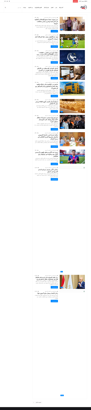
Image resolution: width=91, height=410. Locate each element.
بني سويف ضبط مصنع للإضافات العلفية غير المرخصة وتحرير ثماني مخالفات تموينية (46, 21)
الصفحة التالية (38, 402)
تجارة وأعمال (46, 7)
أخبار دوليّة (61, 7)
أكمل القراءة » (54, 31)
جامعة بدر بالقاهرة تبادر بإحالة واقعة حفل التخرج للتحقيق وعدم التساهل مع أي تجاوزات (46, 86)
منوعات (24, 7)
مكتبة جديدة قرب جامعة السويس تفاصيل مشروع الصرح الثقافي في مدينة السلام (48, 137)
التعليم (52, 7)
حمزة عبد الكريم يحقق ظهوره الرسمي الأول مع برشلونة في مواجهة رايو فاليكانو (46, 154)
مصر (56, 7)
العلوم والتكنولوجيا (38, 7)
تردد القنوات (30, 7)
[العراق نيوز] (83, 7)
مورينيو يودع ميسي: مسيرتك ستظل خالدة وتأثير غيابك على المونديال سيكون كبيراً (47, 119)
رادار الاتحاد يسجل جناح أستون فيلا (47, 293)
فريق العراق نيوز (54, 17)
